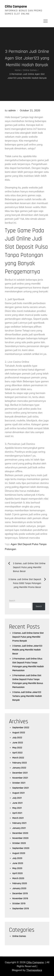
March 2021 (18, 818)
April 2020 (17, 873)
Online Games (19, 936)
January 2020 (19, 888)
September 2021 (20, 787)
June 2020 (17, 863)
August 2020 (18, 853)
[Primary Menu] (45, 20)
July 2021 (17, 797)
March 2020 (18, 878)
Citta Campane (16, 6)
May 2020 (17, 868)
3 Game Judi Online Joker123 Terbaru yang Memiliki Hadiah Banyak (27, 696)
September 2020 (20, 848)
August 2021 (18, 792)
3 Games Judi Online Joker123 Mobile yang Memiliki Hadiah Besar (27, 649)
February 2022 (19, 762)
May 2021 (17, 808)
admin (12, 110)
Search (12, 600)
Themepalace (34, 970)
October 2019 (18, 903)
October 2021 (18, 782)
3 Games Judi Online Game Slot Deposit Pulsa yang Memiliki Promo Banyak (28, 636)
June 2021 (17, 803)
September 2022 (20, 727)
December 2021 (20, 772)
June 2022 (17, 742)
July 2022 (17, 737)
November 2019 (20, 898)
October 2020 (19, 843)
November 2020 (20, 838)
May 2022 (17, 747)
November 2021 (20, 777)
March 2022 (18, 757)
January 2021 (19, 828)
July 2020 (17, 858)
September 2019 (20, 908)
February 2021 (19, 823)
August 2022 (18, 732)
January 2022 (19, 767)
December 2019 (20, 893)
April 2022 (17, 752)
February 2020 (19, 883)
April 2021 (17, 813)
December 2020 (20, 833)
